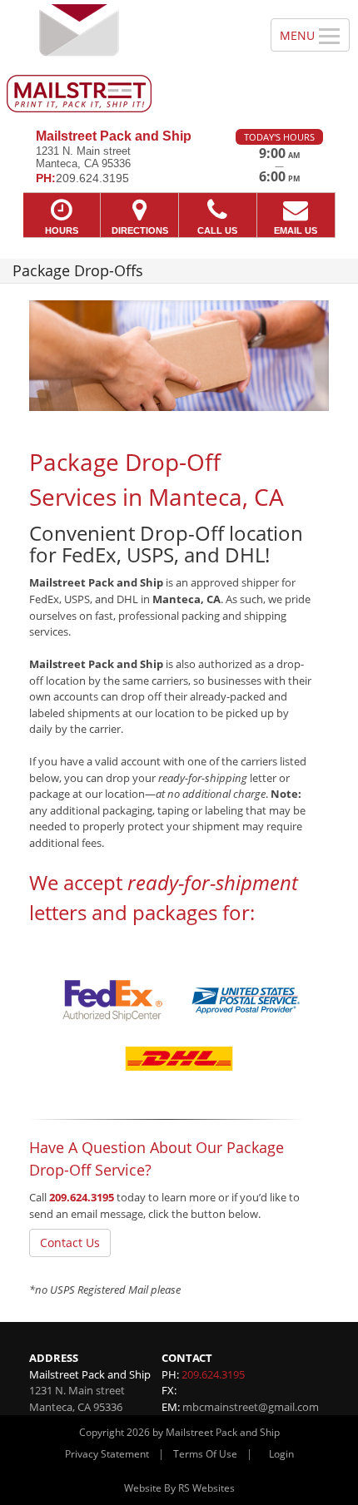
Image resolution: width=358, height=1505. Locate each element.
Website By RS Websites (179, 1488)
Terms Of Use (205, 1454)
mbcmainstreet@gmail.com (250, 1406)
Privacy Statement (107, 1454)
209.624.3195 (81, 1197)
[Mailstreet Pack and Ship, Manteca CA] (126, 58)
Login (281, 1454)
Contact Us (70, 1242)
